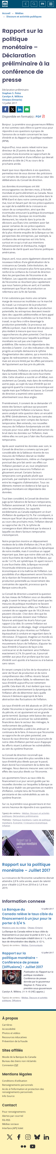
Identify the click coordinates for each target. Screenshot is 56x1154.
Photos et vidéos (11, 1033)
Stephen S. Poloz (11, 93)
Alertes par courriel (12, 1115)
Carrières (7, 1024)
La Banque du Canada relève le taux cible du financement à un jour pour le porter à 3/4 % (27, 916)
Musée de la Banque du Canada (19, 1057)
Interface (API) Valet (12, 1128)
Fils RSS (6, 1120)
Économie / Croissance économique (30, 823)
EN (42, 3)
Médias (19, 13)
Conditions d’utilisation (14, 1080)
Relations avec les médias (14, 927)
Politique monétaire (22, 820)
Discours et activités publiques (23, 16)
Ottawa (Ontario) (12, 99)
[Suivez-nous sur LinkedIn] (46, 1139)
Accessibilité (8, 1029)
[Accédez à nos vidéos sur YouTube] (32, 1148)
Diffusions (16, 1000)
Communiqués (36, 945)
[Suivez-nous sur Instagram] (28, 1139)
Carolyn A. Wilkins (12, 96)
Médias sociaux (10, 1124)
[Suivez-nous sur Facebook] (19, 1139)
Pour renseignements (14, 1111)
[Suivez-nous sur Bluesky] (37, 1139)
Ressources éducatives (14, 1037)
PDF (38, 116)
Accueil (6, 13)
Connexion (10, 1065)
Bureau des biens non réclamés (19, 1061)
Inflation (6, 825)
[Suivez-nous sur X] (10, 1139)
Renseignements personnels (17, 1085)
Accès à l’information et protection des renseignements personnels (23, 1091)
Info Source (8, 1096)
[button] (5, 109)
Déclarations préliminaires (25, 816)
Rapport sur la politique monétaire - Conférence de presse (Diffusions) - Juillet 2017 (22, 960)
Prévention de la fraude (15, 1041)
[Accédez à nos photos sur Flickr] (23, 1148)
